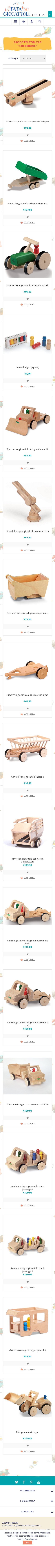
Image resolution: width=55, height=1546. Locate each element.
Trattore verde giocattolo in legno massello (27, 285)
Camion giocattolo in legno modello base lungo (27, 942)
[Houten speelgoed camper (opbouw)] (27, 1321)
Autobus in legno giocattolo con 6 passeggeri (27, 1188)
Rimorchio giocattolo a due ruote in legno (27, 694)
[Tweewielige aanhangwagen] (27, 666)
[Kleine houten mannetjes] (27, 338)
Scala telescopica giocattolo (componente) (27, 531)
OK (27, 1542)
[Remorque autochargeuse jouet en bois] (27, 830)
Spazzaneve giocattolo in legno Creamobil (27, 449)
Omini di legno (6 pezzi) (27, 367)
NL (29, 14)
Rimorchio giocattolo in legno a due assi (27, 203)
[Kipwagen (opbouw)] (27, 584)
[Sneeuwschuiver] (27, 420)
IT (50, 14)
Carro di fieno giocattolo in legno (27, 776)
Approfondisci (31, 1539)
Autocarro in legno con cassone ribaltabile (27, 1104)
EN (43, 14)
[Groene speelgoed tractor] (27, 257)
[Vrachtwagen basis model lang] (27, 912)
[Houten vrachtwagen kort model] (27, 994)
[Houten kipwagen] (27, 1076)
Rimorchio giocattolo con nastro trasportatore (27, 860)
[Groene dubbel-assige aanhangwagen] (27, 175)
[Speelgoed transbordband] (27, 93)
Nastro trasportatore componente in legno (27, 121)
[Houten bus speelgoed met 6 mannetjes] (27, 1158)
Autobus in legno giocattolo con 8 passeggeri (27, 1270)
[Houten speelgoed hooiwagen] (27, 748)
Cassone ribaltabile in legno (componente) (27, 613)
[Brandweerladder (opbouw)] (27, 502)
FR (36, 14)
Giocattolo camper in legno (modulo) (27, 1350)
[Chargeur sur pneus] (27, 1403)
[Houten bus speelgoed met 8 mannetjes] (27, 1239)
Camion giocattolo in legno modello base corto (27, 1024)
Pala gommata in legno (27, 1432)
